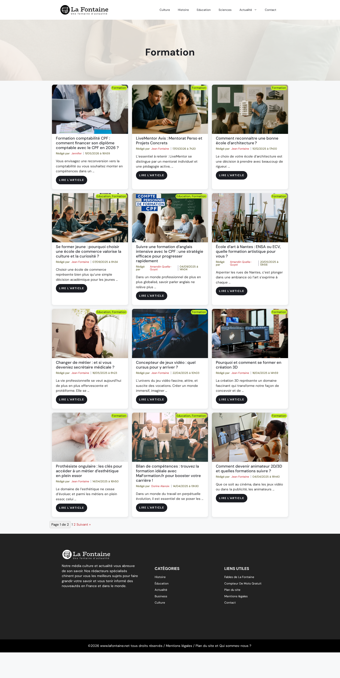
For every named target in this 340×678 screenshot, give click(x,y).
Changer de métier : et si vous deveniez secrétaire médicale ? (85, 365)
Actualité (245, 10)
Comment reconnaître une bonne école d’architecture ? (247, 140)
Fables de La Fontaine (239, 577)
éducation (162, 583)
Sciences (225, 10)
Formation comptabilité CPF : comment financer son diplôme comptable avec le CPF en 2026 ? (87, 143)
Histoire (183, 10)
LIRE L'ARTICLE (71, 180)
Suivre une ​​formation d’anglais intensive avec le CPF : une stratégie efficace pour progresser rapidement (169, 253)
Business (161, 596)
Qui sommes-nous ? (235, 646)
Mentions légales (236, 596)
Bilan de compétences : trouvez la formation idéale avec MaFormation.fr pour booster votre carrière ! (168, 473)
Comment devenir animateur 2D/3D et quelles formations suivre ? (249, 468)
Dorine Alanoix (160, 486)
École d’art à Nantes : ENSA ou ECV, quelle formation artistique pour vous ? (248, 251)
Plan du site (232, 590)
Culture (165, 10)
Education (204, 10)
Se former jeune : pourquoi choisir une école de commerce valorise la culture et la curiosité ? (88, 251)
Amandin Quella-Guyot (161, 268)
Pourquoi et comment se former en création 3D (248, 365)
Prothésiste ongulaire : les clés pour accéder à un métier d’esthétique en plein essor (89, 471)
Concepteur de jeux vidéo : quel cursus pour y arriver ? (166, 365)
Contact (270, 10)
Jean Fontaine (160, 148)
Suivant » (84, 524)
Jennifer (76, 153)
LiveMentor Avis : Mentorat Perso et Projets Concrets (169, 140)
